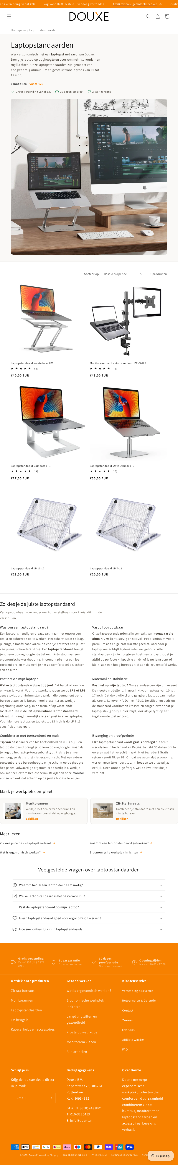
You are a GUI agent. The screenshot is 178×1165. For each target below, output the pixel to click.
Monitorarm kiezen (81, 1042)
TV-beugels (19, 1020)
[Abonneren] (51, 1098)
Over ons (128, 1030)
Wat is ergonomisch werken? (20, 852)
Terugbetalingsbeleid (75, 1154)
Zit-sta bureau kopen (83, 1032)
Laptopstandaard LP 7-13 (106, 568)
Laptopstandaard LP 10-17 (27, 568)
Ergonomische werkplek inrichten (114, 852)
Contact (127, 1010)
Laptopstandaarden (26, 1010)
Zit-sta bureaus (23, 990)
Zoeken (127, 1020)
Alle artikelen (77, 1051)
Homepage (18, 30)
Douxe (32, 1155)
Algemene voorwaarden (124, 1154)
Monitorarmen (22, 1000)
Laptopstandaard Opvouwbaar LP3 (112, 466)
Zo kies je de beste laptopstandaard (25, 843)
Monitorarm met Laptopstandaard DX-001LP (118, 363)
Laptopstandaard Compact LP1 (31, 466)
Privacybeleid (99, 1154)
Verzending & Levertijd (137, 991)
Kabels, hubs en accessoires (33, 1029)
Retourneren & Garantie (139, 1000)
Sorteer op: (91, 274)
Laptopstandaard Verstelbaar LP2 (32, 363)
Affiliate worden (133, 1040)
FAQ (125, 1049)
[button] (9, 16)
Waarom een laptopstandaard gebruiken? (119, 843)
